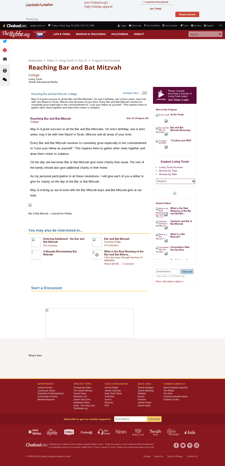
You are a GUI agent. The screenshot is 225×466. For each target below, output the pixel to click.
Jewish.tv (69, 431)
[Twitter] (183, 445)
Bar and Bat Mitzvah (116, 238)
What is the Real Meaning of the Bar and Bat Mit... (180, 211)
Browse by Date (168, 174)
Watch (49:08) (111, 264)
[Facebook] (176, 445)
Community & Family (47, 396)
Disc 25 (82, 60)
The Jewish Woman (82, 390)
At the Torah (177, 114)
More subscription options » (170, 281)
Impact (139, 34)
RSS (107, 405)
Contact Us (192, 456)
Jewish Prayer (144, 402)
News (121, 431)
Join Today (174, 99)
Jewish (131, 447)
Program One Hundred (106, 60)
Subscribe (109, 396)
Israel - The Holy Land (84, 405)
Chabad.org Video (82, 387)
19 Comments (111, 245)
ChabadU (86, 431)
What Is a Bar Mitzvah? (177, 235)
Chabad (78, 444)
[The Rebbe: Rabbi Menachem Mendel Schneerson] (24, 34)
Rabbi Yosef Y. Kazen (91, 447)
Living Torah (43, 48)
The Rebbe (168, 390)
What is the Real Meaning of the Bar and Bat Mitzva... (124, 253)
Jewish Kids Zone (82, 399)
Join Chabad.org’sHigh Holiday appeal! (98, 4)
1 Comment (128, 264)
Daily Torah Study (113, 393)
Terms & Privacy (175, 456)
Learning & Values (46, 390)
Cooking (138, 431)
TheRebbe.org (80, 408)
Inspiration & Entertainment (51, 393)
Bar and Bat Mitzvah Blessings (180, 129)
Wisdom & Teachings (91, 34)
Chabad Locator (171, 399)
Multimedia (119, 34)
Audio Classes (103, 431)
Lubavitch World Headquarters (141, 444)
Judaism (120, 447)
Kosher (141, 396)
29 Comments (50, 245)
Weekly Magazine (46, 399)
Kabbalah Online (81, 402)
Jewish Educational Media (43, 82)
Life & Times (61, 34)
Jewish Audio (144, 405)
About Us (158, 456)
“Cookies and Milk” (181, 140)
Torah (112, 447)
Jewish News (79, 393)
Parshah (142, 399)
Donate (197, 25)
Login (123, 25)
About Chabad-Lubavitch (175, 387)
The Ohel (167, 393)
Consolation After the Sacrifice (180, 248)
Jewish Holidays (145, 387)
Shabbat (142, 393)
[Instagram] (196, 445)
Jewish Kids (190, 431)
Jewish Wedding (146, 390)
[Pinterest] (189, 445)
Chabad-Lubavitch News (175, 396)
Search (108, 399)
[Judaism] (15, 25)
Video (50, 60)
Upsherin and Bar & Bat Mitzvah (181, 222)
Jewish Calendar (113, 390)
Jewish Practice (45, 387)
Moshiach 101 (80, 396)
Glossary (109, 402)
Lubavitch (87, 444)
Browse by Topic (168, 170)
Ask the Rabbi (153, 25)
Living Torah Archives (171, 167)
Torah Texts (155, 431)
